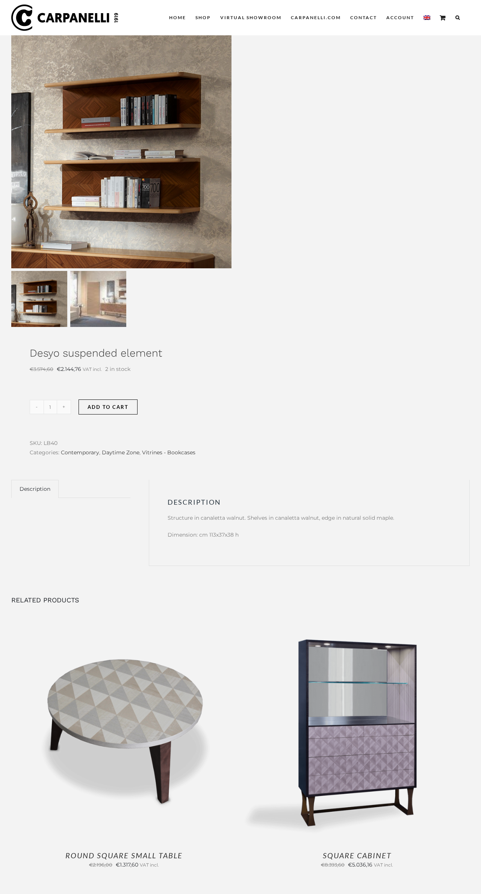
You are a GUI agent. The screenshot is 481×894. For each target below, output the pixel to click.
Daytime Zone (120, 452)
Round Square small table (124, 855)
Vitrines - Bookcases (168, 452)
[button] (457, 18)
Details (149, 731)
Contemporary (80, 452)
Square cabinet (357, 855)
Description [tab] (35, 489)
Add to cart (108, 407)
